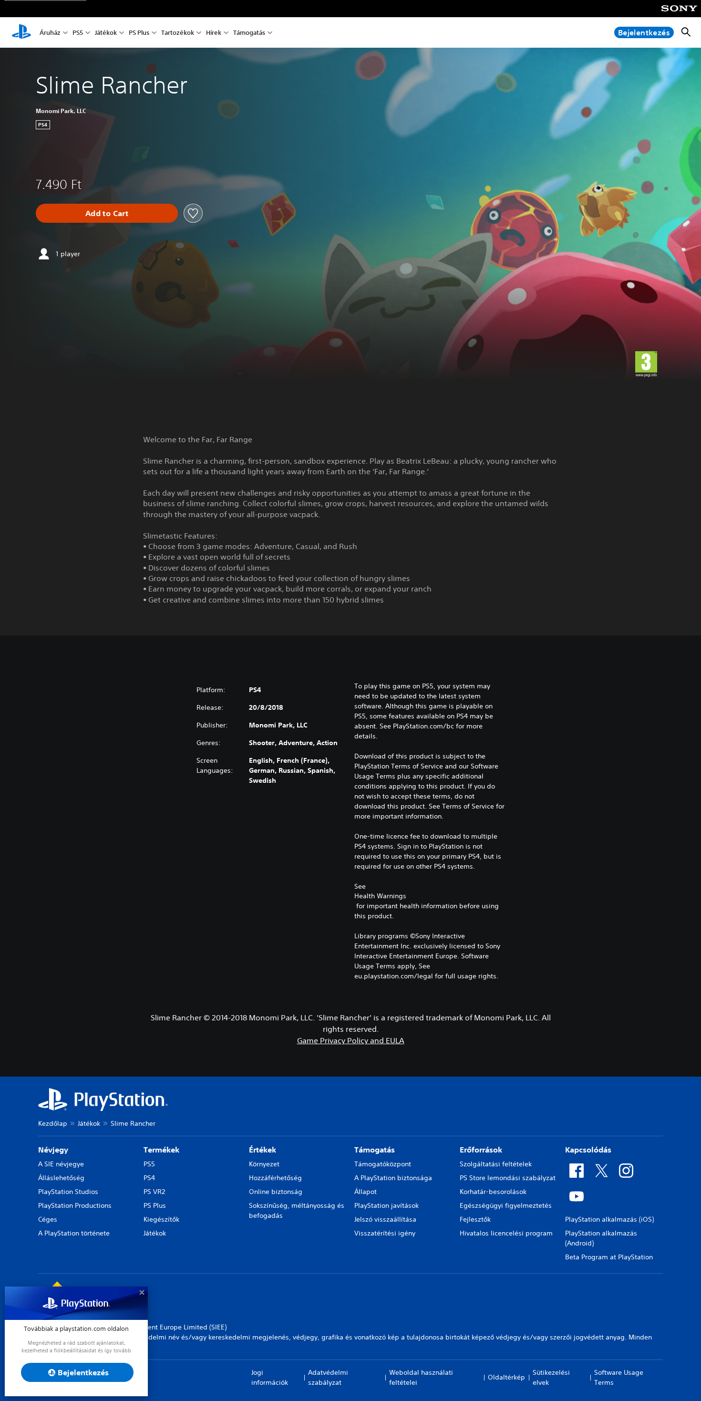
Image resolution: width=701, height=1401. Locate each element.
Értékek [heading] (262, 1149)
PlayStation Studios (68, 1191)
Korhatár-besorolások (493, 1191)
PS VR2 (154, 1191)
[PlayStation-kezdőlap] (21, 32)
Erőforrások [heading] (481, 1149)
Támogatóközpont (382, 1164)
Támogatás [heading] (374, 1149)
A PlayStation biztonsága (393, 1177)
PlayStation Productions (75, 1205)
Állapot (365, 1191)
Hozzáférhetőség (275, 1177)
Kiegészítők (161, 1219)
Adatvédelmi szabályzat (328, 1377)
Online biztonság (275, 1191)
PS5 (77, 33)
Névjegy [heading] (53, 1149)
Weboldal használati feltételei (421, 1377)
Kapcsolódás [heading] (588, 1149)
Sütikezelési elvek (551, 1377)
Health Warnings (380, 896)
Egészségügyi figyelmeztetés (506, 1205)
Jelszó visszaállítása (385, 1219)
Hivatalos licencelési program (506, 1233)
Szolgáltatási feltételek (496, 1164)
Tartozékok (177, 33)
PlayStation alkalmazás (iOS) (609, 1219)
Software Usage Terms (618, 1377)
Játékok (106, 33)
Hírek (213, 33)
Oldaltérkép (506, 1377)
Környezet (264, 1164)
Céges (47, 1219)
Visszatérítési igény (384, 1233)
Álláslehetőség (61, 1177)
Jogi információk (269, 1377)
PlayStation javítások (386, 1205)
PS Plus (139, 33)
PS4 (149, 1177)
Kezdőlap (52, 1123)
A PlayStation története (74, 1233)
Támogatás (249, 33)
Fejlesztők (475, 1219)
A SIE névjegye (61, 1164)
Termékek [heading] (161, 1149)
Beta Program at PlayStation (609, 1257)
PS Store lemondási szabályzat (508, 1177)
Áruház (50, 33)
